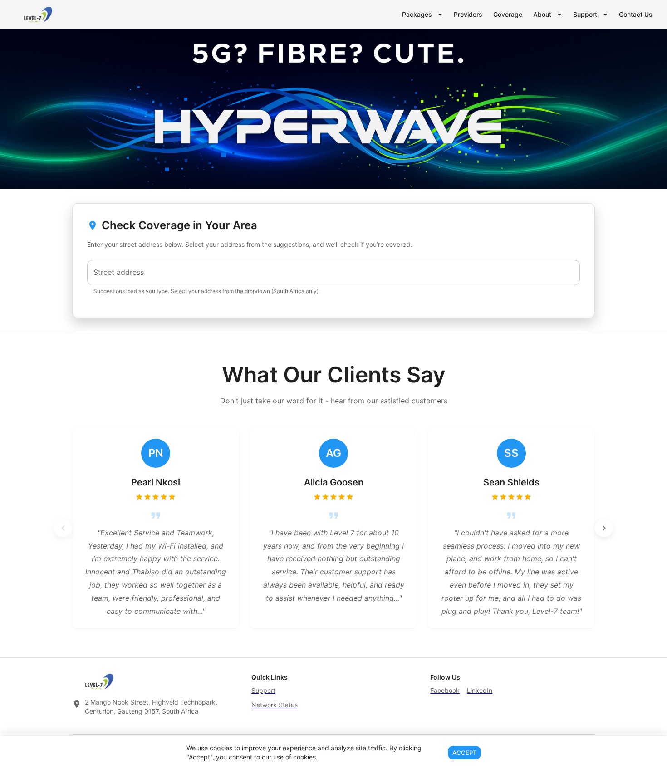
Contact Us (635, 14)
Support (585, 14)
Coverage (507, 14)
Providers (468, 14)
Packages (417, 14)
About (542, 14)
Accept (464, 752)
